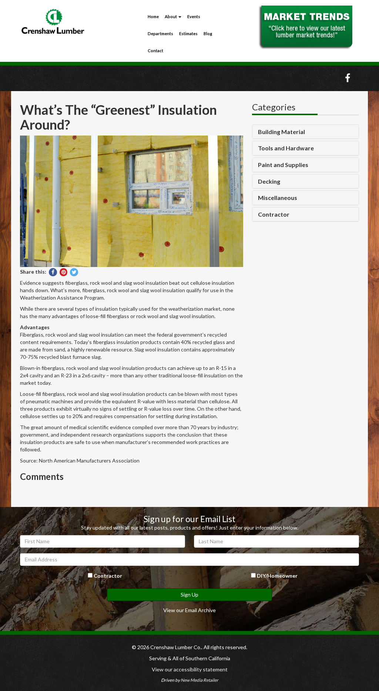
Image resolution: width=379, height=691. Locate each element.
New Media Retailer (199, 680)
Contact (155, 50)
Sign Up (189, 594)
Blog (208, 33)
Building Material (281, 131)
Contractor (273, 214)
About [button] (171, 16)
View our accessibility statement (190, 669)
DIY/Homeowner (277, 576)
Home (153, 16)
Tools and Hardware (286, 148)
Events (193, 16)
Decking (269, 181)
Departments (160, 33)
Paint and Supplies (283, 164)
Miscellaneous (277, 197)
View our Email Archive (189, 610)
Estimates (188, 33)
